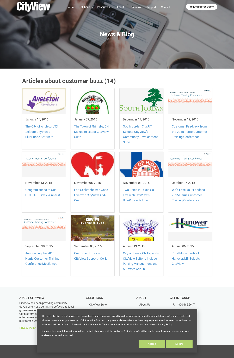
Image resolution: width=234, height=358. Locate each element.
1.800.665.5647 (185, 304)
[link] (33, 7)
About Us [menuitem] (144, 304)
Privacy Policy (27, 327)
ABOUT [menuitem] (141, 298)
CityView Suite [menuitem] (98, 304)
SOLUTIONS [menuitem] (94, 298)
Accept (152, 343)
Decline (179, 343)
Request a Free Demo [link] (201, 6)
